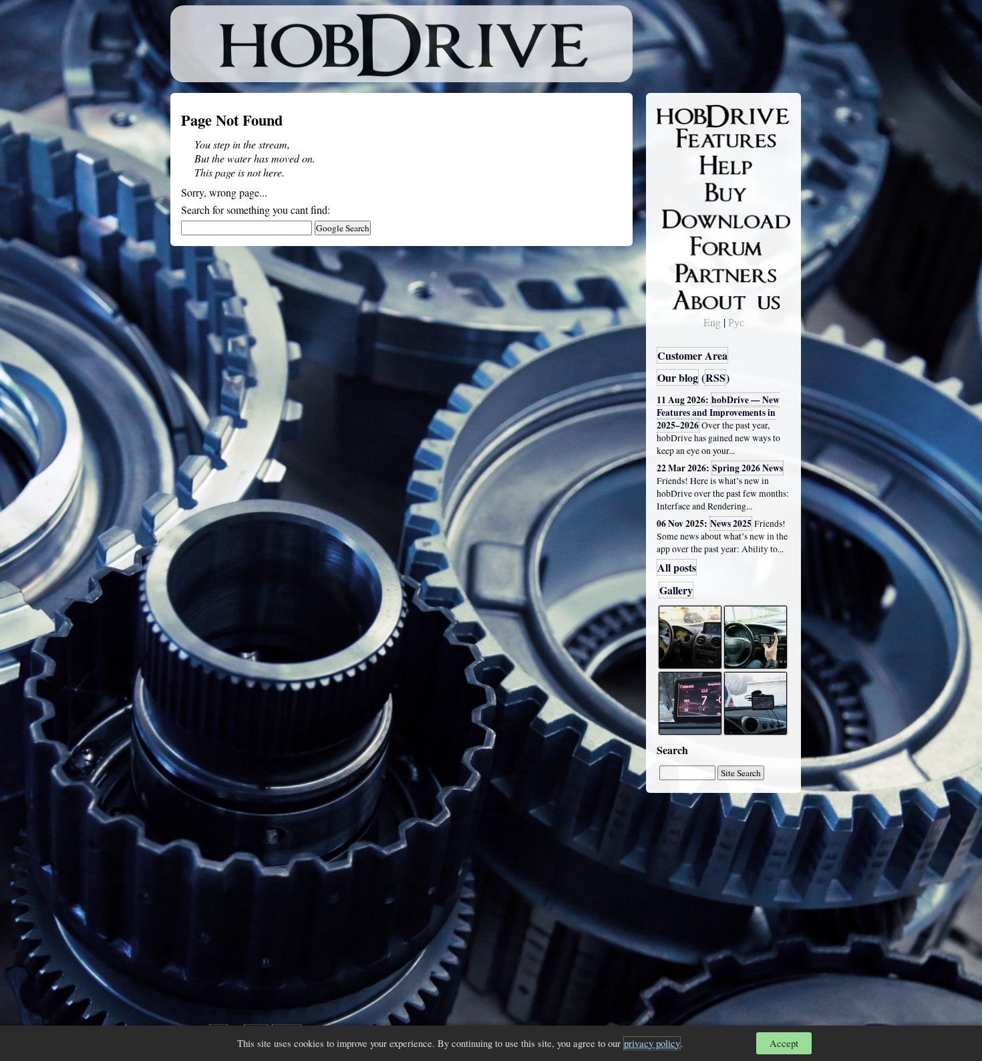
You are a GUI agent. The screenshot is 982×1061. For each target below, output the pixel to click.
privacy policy (652, 1043)
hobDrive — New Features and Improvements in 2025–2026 (718, 412)
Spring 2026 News (747, 468)
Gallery (676, 590)
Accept (784, 1043)
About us (686, 297)
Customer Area (692, 355)
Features (685, 138)
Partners (684, 271)
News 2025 (731, 523)
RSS (715, 377)
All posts (676, 567)
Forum (681, 244)
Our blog (677, 377)
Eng (712, 322)
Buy (675, 191)
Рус (736, 322)
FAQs (678, 164)
